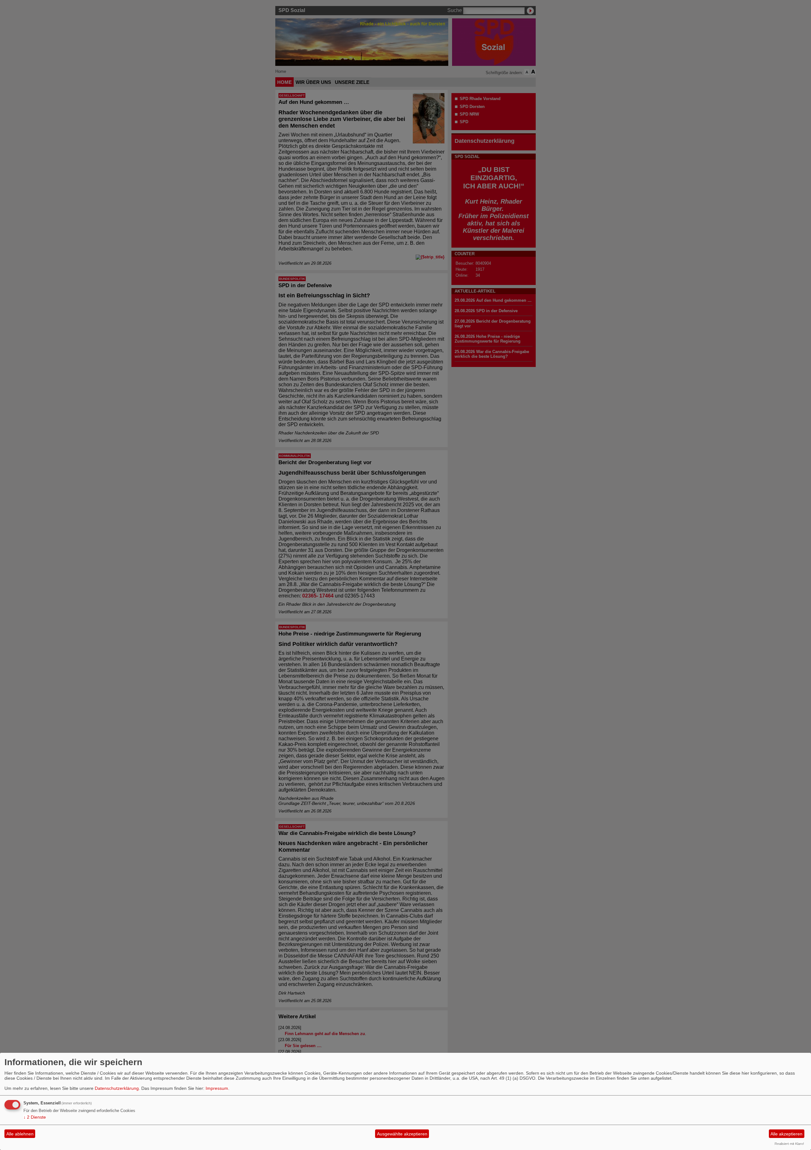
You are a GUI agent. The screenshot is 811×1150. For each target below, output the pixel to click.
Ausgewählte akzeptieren (402, 1133)
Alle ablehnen (20, 1133)
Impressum (217, 1088)
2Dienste (34, 1117)
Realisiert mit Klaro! (789, 1144)
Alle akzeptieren (786, 1133)
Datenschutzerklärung (117, 1088)
